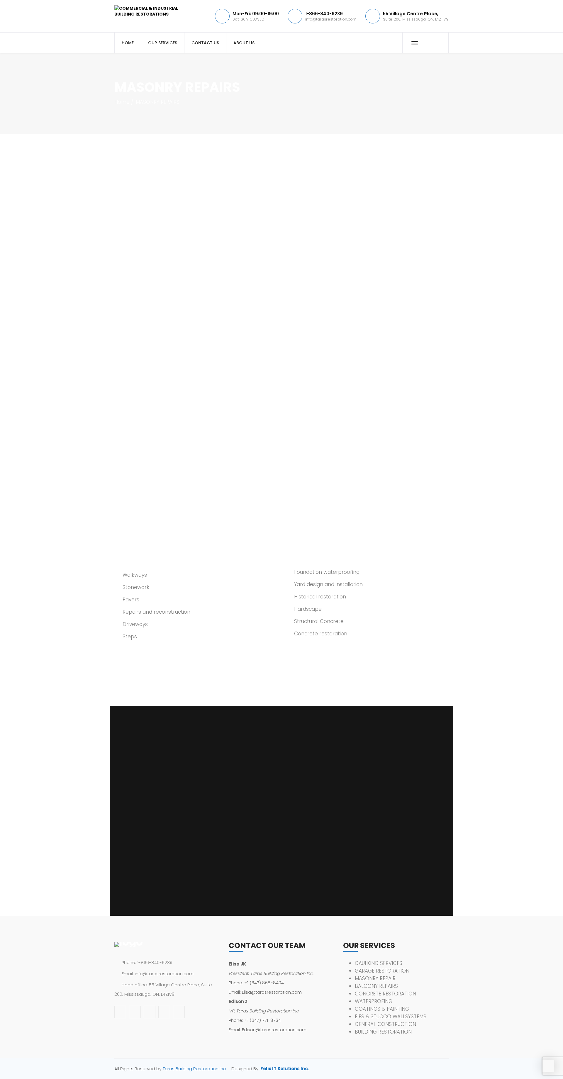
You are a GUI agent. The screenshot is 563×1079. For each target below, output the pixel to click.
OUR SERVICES (162, 43)
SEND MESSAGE (140, 881)
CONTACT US (205, 43)
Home (122, 102)
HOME (128, 43)
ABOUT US (244, 43)
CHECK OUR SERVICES (167, 440)
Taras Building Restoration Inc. (195, 1069)
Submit (167, 310)
